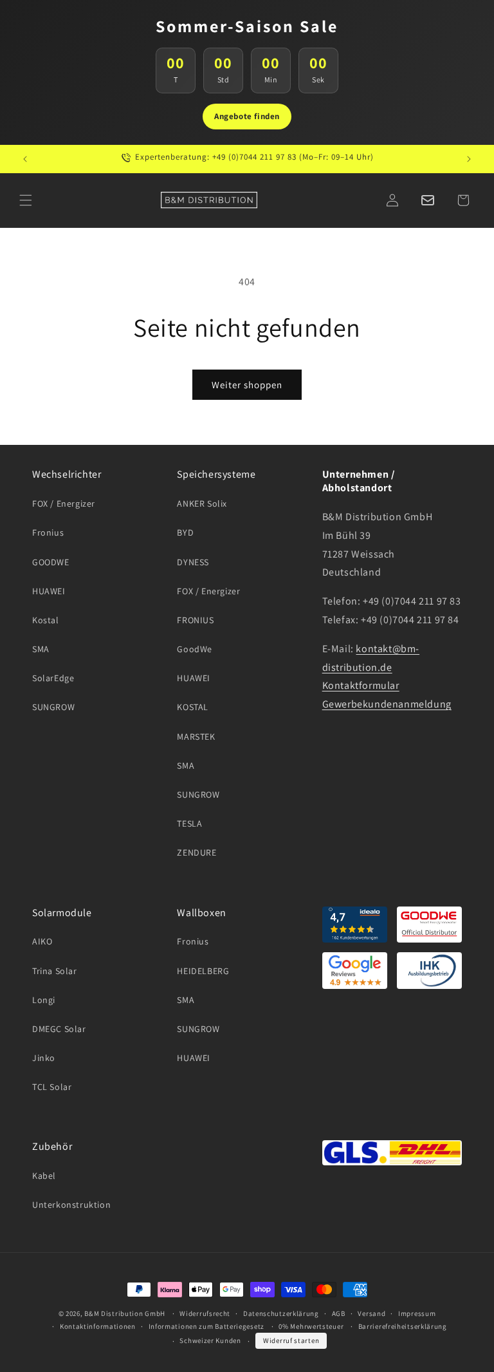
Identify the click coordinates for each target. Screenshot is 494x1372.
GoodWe (194, 649)
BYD (185, 532)
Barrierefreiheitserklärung (402, 1326)
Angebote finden (247, 116)
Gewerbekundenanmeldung (387, 704)
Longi (43, 1000)
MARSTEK (196, 736)
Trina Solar (54, 971)
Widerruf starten (291, 1340)
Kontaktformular (360, 685)
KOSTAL (192, 707)
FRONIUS (195, 620)
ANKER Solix (202, 503)
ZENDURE (196, 852)
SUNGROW (53, 707)
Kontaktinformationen (98, 1326)
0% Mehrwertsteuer (311, 1326)
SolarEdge (53, 678)
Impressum (416, 1313)
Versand (371, 1313)
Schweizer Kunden (210, 1340)
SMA (41, 649)
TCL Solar (51, 1087)
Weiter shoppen (247, 385)
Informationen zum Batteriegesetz (206, 1326)
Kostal (45, 620)
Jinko (43, 1058)
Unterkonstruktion (71, 1204)
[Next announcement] (469, 159)
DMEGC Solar (59, 1029)
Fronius (48, 532)
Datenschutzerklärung (281, 1313)
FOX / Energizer (63, 503)
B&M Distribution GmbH (124, 1313)
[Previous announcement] (25, 159)
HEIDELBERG (203, 971)
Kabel (44, 1175)
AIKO (42, 941)
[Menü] (26, 200)
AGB (338, 1313)
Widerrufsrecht (204, 1313)
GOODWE (50, 562)
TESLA (189, 823)
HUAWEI (49, 591)
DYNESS (193, 562)
